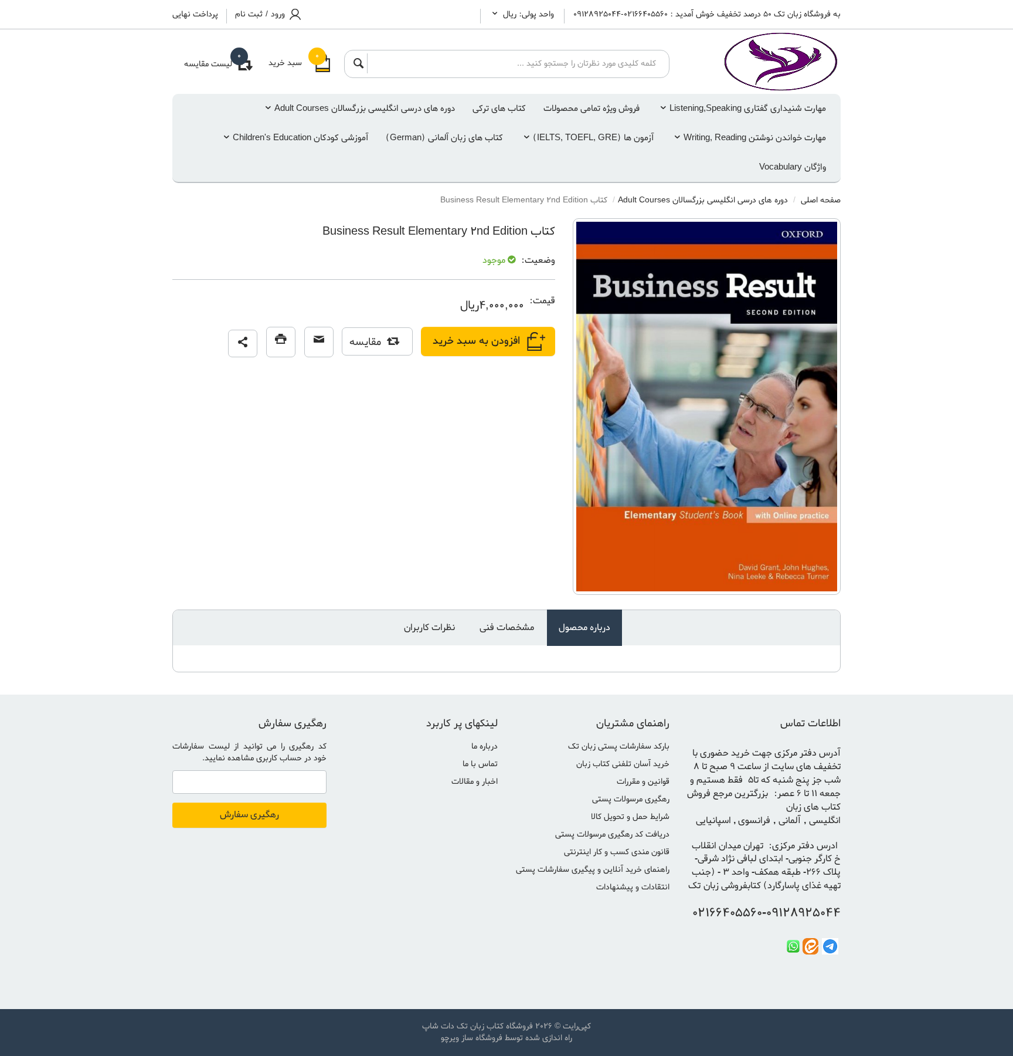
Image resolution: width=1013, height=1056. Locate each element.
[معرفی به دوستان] (319, 342)
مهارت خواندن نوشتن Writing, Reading (755, 137)
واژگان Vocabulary (792, 167)
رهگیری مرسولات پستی (630, 799)
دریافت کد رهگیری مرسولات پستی (612, 834)
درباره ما (484, 746)
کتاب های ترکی (499, 108)
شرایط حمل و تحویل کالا (630, 817)
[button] (242, 343)
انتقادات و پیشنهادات (632, 887)
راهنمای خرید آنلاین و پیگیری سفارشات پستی (592, 870)
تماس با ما (480, 764)
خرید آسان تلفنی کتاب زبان (622, 764)
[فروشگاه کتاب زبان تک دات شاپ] (764, 61)
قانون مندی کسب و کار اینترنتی (616, 852)
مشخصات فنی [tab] (507, 628)
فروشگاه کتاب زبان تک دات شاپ (477, 1026)
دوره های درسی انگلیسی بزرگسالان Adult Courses (364, 108)
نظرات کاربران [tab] (429, 628)
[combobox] (514, 63)
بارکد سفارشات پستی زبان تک (618, 746)
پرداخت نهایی (195, 15)
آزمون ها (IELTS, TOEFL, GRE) (593, 137)
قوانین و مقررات (643, 782)
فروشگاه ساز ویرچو (471, 1038)
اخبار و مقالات (474, 782)
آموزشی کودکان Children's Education (300, 137)
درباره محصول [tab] (584, 628)
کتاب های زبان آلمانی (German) (444, 137)
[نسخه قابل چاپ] (280, 342)
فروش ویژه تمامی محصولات (591, 108)
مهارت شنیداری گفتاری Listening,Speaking (747, 108)
